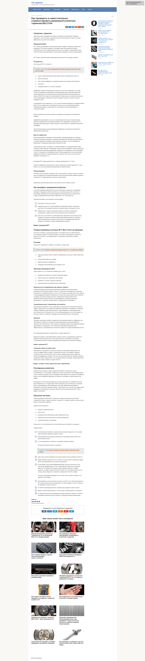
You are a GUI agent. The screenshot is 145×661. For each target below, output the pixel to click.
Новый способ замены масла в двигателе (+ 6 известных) (104, 32)
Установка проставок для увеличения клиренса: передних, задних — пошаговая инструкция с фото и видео (105, 23)
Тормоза (66, 9)
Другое (90, 9)
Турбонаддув (56, 9)
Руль (83, 9)
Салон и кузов (37, 9)
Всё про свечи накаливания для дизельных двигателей (105, 72)
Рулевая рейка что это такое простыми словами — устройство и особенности (105, 40)
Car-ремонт (37, 2)
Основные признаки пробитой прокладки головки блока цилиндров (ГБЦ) (105, 48)
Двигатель (47, 9)
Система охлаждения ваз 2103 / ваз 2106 (105, 55)
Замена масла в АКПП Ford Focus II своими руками (106, 63)
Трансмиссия (75, 9)
